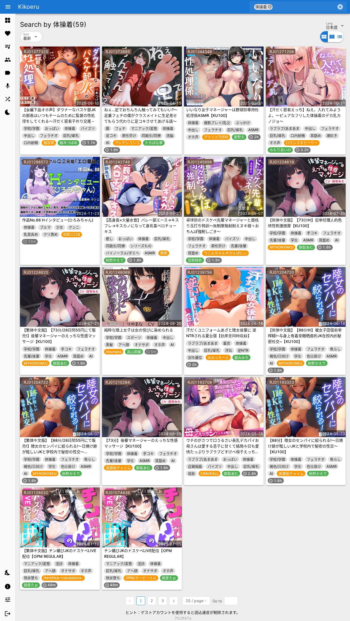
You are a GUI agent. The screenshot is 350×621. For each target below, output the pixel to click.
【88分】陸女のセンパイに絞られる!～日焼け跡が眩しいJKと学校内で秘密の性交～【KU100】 (305, 446)
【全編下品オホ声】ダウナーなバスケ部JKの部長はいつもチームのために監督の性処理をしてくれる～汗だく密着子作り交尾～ (59, 115)
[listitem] (7, 20)
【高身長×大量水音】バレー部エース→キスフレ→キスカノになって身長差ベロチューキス (141, 226)
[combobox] (304, 7)
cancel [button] (269, 6)
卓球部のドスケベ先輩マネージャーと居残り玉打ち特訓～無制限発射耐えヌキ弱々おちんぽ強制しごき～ (222, 226)
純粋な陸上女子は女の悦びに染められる (138, 330)
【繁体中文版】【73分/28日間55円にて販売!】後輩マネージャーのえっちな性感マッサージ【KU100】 (59, 336)
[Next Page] (173, 600)
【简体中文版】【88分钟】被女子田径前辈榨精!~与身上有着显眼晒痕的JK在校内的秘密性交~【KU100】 (305, 336)
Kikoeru (28, 6)
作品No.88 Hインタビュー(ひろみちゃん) (57, 220)
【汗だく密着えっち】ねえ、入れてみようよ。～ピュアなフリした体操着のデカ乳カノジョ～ (304, 115)
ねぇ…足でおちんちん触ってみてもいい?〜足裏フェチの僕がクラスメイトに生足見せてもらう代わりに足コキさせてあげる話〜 (140, 115)
